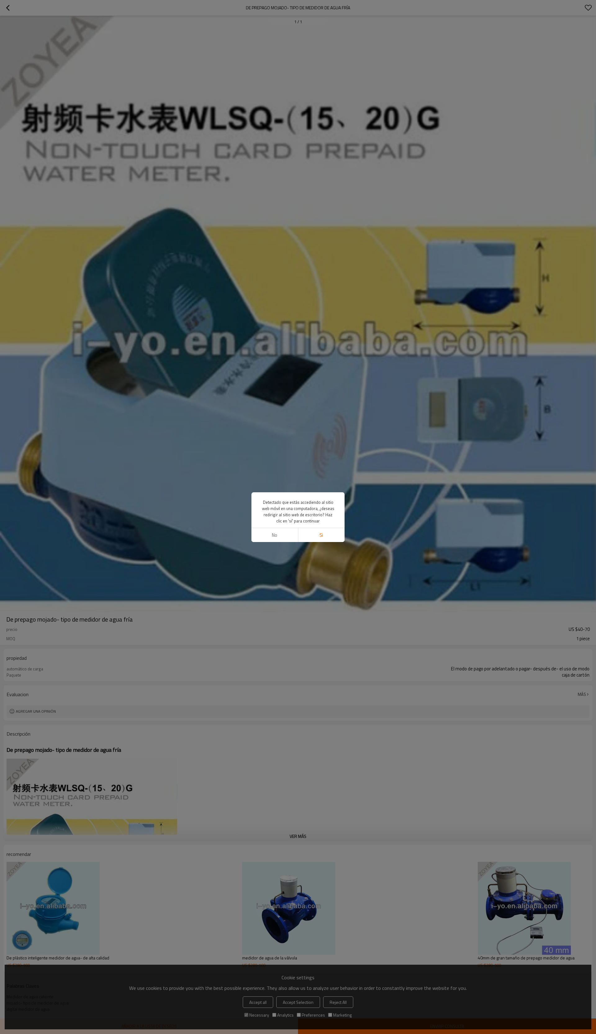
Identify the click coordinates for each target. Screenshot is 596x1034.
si (321, 535)
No (274, 535)
